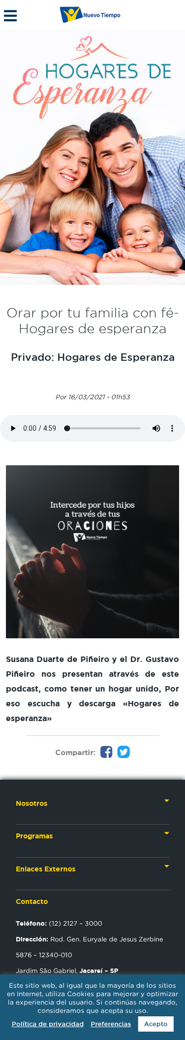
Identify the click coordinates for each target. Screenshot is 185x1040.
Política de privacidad (48, 1024)
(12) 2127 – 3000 (59, 923)
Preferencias (111, 1024)
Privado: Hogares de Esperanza (93, 357)
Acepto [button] (156, 1024)
